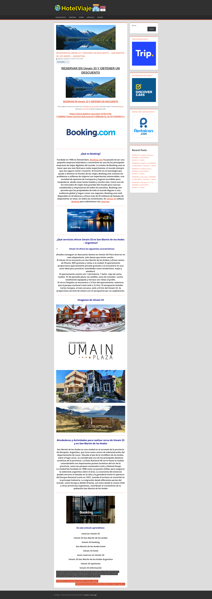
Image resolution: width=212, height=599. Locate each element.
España (81, 17)
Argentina (72, 17)
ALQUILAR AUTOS (61, 17)
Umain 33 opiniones (112, 574)
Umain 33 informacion (100, 574)
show (66, 62)
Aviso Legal (93, 595)
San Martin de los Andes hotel (65, 574)
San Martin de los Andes (76, 58)
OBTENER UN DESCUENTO (90, 106)
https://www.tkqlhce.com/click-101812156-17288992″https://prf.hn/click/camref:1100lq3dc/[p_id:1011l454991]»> (90, 115)
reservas (105, 201)
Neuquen (66, 58)
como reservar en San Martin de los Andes (68, 571)
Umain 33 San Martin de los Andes (66, 576)
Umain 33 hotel (89, 574)
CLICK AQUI (85, 109)
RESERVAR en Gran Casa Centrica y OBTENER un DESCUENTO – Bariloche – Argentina (99, 584)
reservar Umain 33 (114, 571)
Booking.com (96, 159)
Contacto (86, 595)
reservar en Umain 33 (102, 571)
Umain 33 (111, 198)
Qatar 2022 (90, 17)
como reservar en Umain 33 (88, 571)
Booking (120, 106)
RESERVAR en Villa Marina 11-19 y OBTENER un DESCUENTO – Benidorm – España (143, 184)
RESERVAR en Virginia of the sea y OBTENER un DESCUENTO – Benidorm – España (143, 157)
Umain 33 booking (79, 574)
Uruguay (100, 17)
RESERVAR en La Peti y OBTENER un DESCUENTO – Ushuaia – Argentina (77, 581)
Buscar (134, 25)
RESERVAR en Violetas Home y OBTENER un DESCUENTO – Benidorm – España (142, 171)
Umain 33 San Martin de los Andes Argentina (88, 576)
